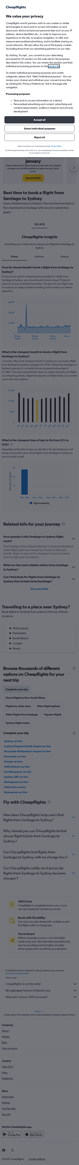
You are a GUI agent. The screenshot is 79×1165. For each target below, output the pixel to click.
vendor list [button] (54, 66)
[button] (39, 119)
